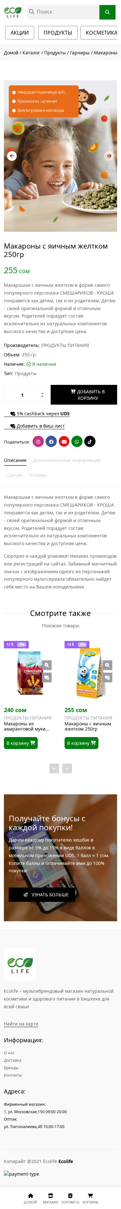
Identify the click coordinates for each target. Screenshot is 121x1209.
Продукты (55, 53)
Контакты (13, 1075)
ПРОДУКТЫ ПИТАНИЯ (65, 345)
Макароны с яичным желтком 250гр (88, 726)
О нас (9, 1053)
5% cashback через (42, 414)
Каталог (31, 53)
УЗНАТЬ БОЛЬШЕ (48, 895)
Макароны (105, 53)
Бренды (11, 1067)
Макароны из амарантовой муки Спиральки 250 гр (24, 726)
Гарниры (80, 53)
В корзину (18, 743)
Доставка (12, 1060)
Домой (11, 53)
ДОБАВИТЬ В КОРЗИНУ (90, 395)
